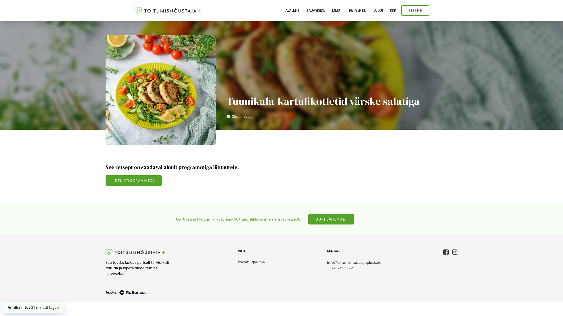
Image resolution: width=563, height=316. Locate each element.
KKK (393, 10)
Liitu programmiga (134, 180)
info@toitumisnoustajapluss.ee (354, 262)
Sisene (415, 10)
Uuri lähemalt (331, 219)
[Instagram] (454, 252)
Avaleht (292, 10)
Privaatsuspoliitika (251, 262)
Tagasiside (316, 10)
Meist (337, 10)
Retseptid (357, 10)
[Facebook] (446, 252)
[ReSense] (132, 292)
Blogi (378, 10)
